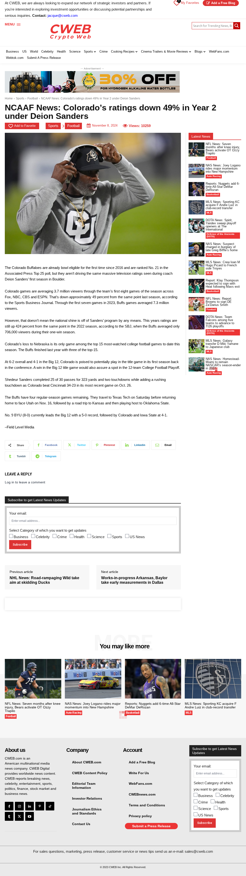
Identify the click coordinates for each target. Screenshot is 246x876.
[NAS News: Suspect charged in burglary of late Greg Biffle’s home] (196, 249)
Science (98, 537)
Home (9, 98)
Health (79, 537)
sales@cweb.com (199, 851)
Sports (20, 98)
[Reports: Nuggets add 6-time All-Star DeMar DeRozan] (196, 189)
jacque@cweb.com (63, 15)
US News (137, 537)
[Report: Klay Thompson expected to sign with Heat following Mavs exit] (196, 286)
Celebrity (43, 537)
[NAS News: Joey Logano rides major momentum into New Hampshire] (196, 171)
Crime (62, 537)
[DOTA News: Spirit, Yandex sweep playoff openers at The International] (196, 226)
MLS (209, 212)
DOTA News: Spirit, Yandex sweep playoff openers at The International (221, 224)
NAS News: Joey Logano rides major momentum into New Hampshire (223, 168)
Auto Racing (214, 176)
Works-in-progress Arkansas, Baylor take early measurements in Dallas (134, 580)
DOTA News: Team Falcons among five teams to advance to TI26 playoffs (220, 321)
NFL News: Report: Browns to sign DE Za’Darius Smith (219, 302)
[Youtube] (29, 816)
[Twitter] (19, 816)
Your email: (18, 513)
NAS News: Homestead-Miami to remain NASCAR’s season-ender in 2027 (223, 363)
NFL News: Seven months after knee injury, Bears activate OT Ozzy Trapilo (223, 148)
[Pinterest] (39, 806)
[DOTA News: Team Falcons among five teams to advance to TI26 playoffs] (196, 322)
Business (21, 537)
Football (32, 98)
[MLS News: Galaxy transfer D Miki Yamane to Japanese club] (196, 346)
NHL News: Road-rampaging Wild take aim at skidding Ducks (44, 580)
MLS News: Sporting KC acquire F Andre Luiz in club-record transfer (223, 205)
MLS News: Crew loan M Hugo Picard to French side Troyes (223, 265)
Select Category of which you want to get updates (47, 530)
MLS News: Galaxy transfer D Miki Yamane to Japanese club (222, 344)
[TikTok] (50, 806)
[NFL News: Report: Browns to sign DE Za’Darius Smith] (196, 304)
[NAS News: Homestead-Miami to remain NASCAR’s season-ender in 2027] (196, 364)
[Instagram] (19, 806)
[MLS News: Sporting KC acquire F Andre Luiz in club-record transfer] (196, 207)
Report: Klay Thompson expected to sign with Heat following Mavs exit (223, 283)
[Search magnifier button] (236, 25)
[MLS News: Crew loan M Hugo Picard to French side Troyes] (196, 268)
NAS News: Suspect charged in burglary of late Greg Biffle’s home (222, 247)
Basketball (213, 194)
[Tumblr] (9, 816)
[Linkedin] (29, 806)
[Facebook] (9, 806)
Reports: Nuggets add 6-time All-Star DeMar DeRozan (223, 187)
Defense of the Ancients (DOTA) (220, 235)
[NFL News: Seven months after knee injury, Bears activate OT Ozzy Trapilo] (196, 149)
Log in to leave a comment (25, 482)
